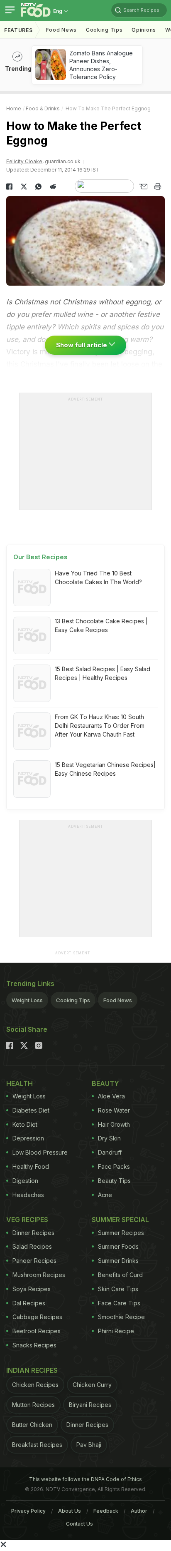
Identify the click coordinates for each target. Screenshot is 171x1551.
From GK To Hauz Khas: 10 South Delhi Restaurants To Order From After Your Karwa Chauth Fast (99, 725)
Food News (61, 30)
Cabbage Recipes (37, 1316)
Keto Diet (24, 1124)
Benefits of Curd (120, 1274)
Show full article (82, 345)
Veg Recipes (27, 1219)
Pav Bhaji (88, 1444)
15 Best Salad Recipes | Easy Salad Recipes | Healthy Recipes (102, 673)
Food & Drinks (43, 108)
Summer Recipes (121, 1232)
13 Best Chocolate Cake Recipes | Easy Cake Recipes (101, 625)
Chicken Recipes (35, 1384)
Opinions (144, 30)
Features (18, 30)
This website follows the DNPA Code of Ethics (85, 1479)
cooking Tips (104, 30)
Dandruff (110, 1152)
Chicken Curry (92, 1384)
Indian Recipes (32, 1370)
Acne (105, 1194)
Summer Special (120, 1219)
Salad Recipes (32, 1246)
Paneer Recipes (34, 1260)
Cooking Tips (73, 1000)
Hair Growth (114, 1124)
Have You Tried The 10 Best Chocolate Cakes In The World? (98, 577)
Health (19, 1083)
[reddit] (53, 186)
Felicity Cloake (24, 161)
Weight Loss (27, 1000)
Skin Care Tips (118, 1288)
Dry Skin (109, 1138)
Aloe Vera (111, 1096)
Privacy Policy (28, 1511)
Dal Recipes (28, 1303)
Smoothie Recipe (121, 1316)
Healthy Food (30, 1166)
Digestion (25, 1180)
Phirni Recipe (116, 1330)
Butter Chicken (32, 1424)
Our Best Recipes (40, 557)
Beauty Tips (114, 1180)
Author (139, 1511)
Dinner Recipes (33, 1232)
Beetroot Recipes (36, 1330)
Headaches (28, 1194)
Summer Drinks (118, 1260)
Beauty (105, 1083)
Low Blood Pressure (40, 1152)
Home (13, 108)
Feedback (105, 1511)
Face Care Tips (119, 1303)
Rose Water (114, 1110)
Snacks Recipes (34, 1345)
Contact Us (79, 1524)
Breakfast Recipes (37, 1444)
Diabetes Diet (30, 1110)
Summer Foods (118, 1246)
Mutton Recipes (33, 1404)
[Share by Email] (143, 186)
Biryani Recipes (90, 1404)
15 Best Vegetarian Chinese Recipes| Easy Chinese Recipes (105, 769)
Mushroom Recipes (38, 1274)
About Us (69, 1511)
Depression (28, 1138)
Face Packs (114, 1166)
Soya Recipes (31, 1288)
